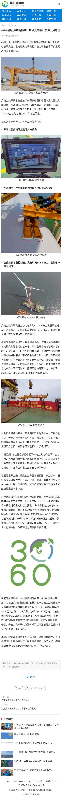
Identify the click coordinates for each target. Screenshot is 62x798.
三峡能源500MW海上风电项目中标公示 (33, 743)
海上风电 (6, 11)
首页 (3, 25)
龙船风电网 (20, 790)
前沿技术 (21, 11)
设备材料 (36, 15)
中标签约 (21, 15)
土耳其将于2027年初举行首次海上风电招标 (35, 752)
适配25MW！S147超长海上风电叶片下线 (33, 770)
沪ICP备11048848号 (22, 781)
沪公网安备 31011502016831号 (31, 785)
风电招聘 (51, 19)
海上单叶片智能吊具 (35, 688)
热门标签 (38, 781)
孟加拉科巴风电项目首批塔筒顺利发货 (18, 708)
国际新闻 (6, 19)
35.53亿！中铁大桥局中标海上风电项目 (33, 761)
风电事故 (36, 19)
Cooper (19, 688)
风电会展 (21, 19)
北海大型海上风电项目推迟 (27, 734)
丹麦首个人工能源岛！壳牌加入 (15, 700)
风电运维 (51, 15)
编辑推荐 (50, 781)
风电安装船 (37, 11)
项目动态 (51, 11)
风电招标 (6, 15)
